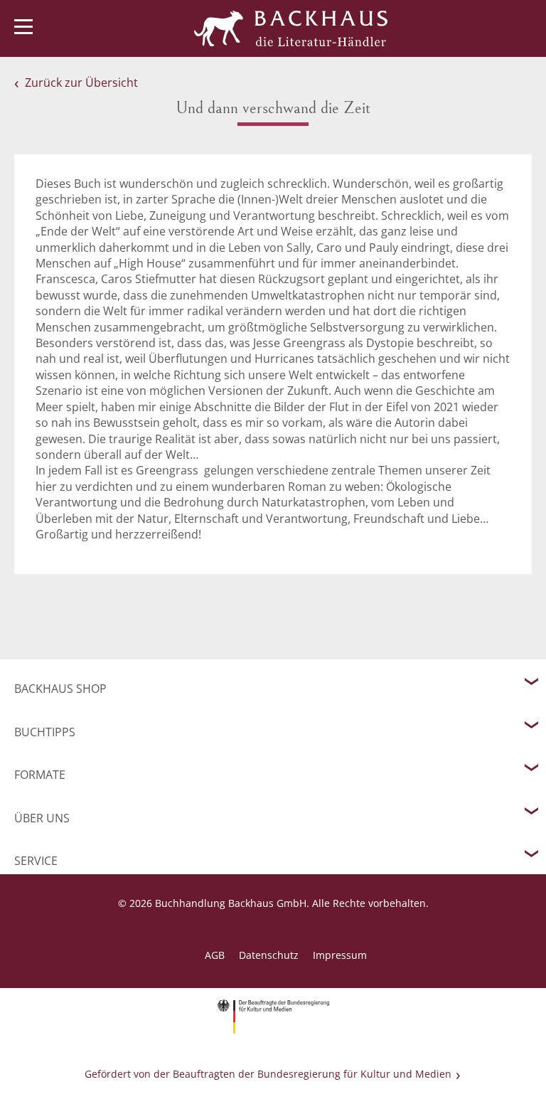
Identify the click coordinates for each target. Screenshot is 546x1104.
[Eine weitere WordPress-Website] (291, 28)
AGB (215, 955)
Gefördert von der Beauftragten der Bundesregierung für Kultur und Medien (268, 1074)
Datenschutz (269, 955)
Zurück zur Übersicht (81, 82)
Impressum (340, 955)
